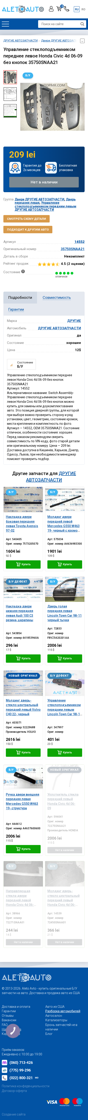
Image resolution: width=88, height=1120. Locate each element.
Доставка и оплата (16, 1006)
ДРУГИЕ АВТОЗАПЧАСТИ (59, 328)
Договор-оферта (14, 1091)
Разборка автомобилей (62, 1011)
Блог (49, 1034)
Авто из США (55, 1006)
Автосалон (53, 1015)
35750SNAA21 (73, 249)
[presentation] (23, 106)
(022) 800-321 (24, 1078)
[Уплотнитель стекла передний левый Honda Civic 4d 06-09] (64, 777)
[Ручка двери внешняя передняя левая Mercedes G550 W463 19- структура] (23, 777)
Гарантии (9, 1011)
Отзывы (8, 1015)
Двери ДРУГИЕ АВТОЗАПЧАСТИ (39, 199)
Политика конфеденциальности (25, 1086)
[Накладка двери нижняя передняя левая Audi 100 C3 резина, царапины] (23, 589)
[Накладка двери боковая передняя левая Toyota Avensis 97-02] (23, 499)
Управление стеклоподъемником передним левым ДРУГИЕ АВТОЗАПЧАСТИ (45, 206)
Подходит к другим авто (28, 229)
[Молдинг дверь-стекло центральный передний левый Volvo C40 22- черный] (23, 683)
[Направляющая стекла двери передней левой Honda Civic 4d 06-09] (23, 874)
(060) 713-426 (21, 1063)
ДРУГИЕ (74, 321)
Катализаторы (56, 1020)
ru (77, 9)
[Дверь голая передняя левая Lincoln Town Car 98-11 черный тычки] (64, 589)
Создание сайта (13, 1114)
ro (83, 9)
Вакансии (9, 1020)
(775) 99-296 (20, 1070)
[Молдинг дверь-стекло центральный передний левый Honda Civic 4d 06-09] (64, 874)
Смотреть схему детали (26, 218)
